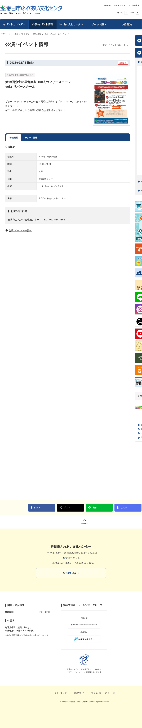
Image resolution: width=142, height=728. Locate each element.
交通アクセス (72, 558)
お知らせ (107, 5)
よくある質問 (133, 5)
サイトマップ (119, 5)
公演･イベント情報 (42, 24)
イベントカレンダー (14, 24)
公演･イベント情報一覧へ (115, 45)
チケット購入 (99, 24)
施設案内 (127, 24)
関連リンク (79, 693)
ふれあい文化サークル (71, 24)
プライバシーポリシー (101, 693)
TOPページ (5, 34)
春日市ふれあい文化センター (33, 9)
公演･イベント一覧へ (20, 230)
